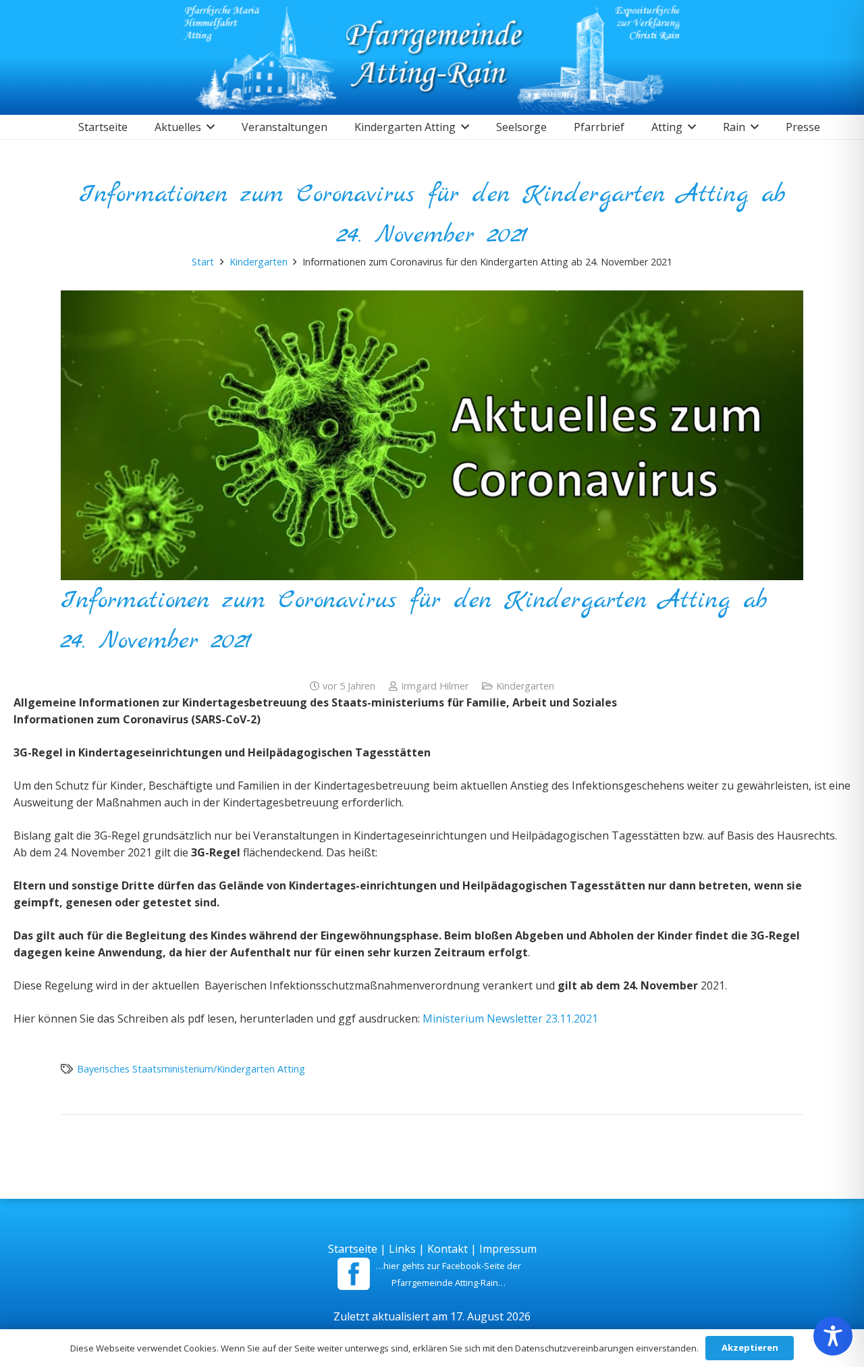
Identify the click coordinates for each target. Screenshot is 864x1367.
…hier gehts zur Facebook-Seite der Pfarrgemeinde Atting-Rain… (448, 1274)
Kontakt (447, 1248)
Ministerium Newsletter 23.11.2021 (510, 1018)
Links (402, 1248)
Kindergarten (525, 685)
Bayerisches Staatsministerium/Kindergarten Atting (191, 1068)
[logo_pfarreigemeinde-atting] (432, 57)
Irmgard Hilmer (434, 685)
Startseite (352, 1248)
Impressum (508, 1248)
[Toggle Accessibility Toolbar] (833, 1336)
